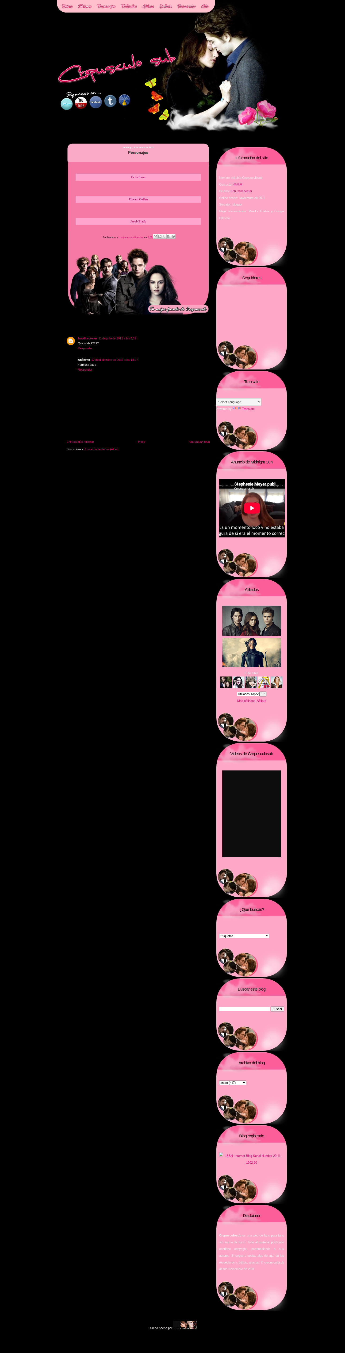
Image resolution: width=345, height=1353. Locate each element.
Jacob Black (138, 221)
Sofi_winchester (241, 191)
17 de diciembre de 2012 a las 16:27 (114, 359)
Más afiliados (246, 701)
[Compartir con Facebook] (168, 236)
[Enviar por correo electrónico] (155, 236)
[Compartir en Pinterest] (173, 236)
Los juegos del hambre (131, 237)
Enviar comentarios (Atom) (102, 449)
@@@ (237, 184)
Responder (85, 348)
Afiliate (261, 701)
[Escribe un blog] (159, 236)
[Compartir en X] (164, 236)
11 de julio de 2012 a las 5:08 (117, 338)
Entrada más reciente (80, 441)
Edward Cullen (138, 199)
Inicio (141, 441)
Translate (248, 409)
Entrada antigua (199, 441)
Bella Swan (138, 177)
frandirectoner (87, 338)
